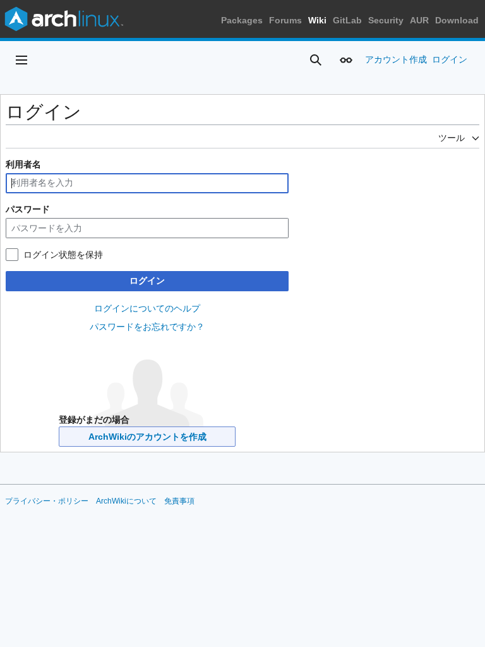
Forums (285, 20)
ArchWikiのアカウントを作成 (147, 437)
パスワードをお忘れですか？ (147, 327)
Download (457, 20)
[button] (21, 60)
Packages (242, 20)
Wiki (317, 20)
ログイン (147, 280)
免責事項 (179, 501)
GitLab (347, 20)
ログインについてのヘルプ (147, 308)
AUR (419, 20)
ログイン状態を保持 (63, 255)
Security (386, 20)
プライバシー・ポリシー (46, 501)
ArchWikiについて (126, 501)
